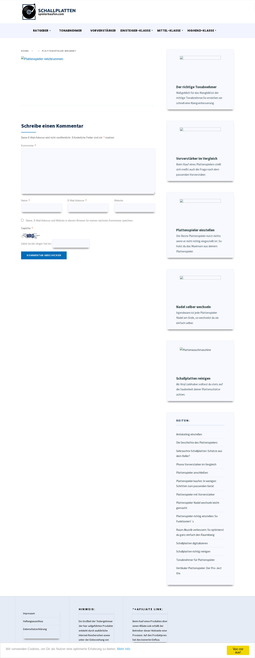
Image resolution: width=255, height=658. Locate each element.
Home (25, 50)
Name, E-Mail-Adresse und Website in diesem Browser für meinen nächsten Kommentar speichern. (79, 220)
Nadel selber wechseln (193, 307)
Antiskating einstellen (189, 434)
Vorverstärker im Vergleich (196, 158)
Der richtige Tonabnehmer (196, 87)
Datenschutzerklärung (35, 629)
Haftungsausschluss (33, 621)
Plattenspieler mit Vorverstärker (195, 494)
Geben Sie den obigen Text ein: (36, 243)
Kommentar (28, 145)
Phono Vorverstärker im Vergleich (196, 464)
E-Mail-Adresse (77, 200)
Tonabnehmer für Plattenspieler (195, 560)
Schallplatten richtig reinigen (193, 551)
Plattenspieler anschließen (192, 472)
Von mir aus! (238, 650)
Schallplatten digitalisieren (192, 543)
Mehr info (123, 649)
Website (118, 200)
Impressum (29, 613)
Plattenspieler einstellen (195, 230)
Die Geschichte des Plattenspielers (196, 442)
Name (25, 200)
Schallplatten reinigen (193, 378)
